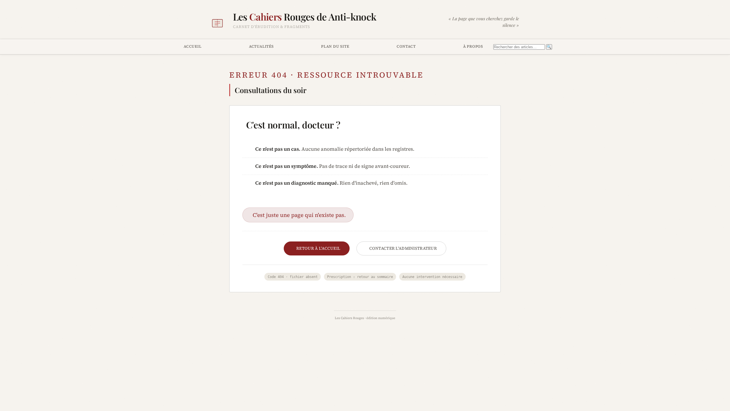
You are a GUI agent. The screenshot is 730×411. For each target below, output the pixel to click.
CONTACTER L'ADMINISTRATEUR (403, 248)
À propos (473, 46)
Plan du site (335, 46)
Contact (406, 46)
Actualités (261, 46)
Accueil (193, 46)
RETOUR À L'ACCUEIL (318, 248)
